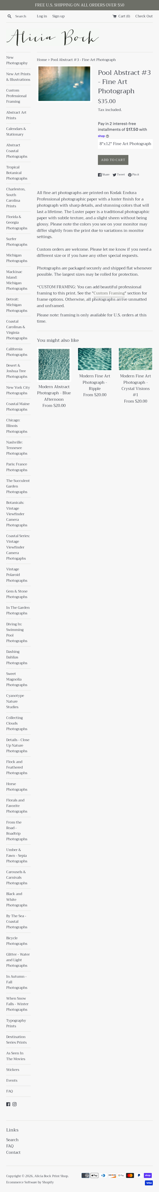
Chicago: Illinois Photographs (16, 425)
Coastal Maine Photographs (18, 406)
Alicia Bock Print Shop (51, 1176)
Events (11, 1081)
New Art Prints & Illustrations (18, 77)
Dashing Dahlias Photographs (16, 657)
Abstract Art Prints (16, 115)
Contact (13, 1152)
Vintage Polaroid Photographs (16, 574)
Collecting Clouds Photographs (16, 723)
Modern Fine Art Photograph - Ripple (94, 382)
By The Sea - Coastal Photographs (16, 921)
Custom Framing (109, 293)
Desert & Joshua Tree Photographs (16, 371)
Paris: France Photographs (16, 467)
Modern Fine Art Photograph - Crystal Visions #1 (135, 385)
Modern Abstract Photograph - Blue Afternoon (54, 393)
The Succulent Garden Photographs (18, 486)
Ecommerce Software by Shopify (30, 1182)
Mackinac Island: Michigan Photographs (16, 280)
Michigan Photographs (16, 258)
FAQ (9, 1091)
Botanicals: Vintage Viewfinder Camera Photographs (16, 514)
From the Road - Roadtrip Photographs (16, 830)
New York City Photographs (18, 390)
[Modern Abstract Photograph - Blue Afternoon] (54, 364)
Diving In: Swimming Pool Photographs (16, 632)
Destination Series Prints (16, 1039)
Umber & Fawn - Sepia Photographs (16, 855)
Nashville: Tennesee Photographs (16, 448)
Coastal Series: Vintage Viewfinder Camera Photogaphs (18, 547)
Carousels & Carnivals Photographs (16, 877)
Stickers (12, 1070)
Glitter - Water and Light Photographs (18, 960)
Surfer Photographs (16, 242)
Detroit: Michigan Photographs (16, 304)
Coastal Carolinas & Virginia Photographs (16, 329)
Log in (42, 16)
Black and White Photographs (16, 899)
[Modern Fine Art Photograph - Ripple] (94, 359)
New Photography (17, 60)
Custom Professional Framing (16, 96)
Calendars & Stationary (16, 131)
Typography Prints (16, 1023)
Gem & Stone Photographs (17, 594)
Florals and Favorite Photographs (16, 805)
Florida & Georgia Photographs (16, 222)
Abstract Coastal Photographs (16, 150)
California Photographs (16, 352)
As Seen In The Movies (15, 1056)
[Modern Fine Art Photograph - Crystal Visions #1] (135, 359)
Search (12, 1139)
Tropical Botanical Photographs (16, 172)
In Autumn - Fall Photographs (16, 982)
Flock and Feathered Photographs (16, 767)
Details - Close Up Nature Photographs (17, 745)
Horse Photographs (16, 787)
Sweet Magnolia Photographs (16, 679)
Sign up (58, 16)
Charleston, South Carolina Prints (15, 197)
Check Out (144, 16)
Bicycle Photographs (16, 941)
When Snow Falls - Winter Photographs (17, 1004)
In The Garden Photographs (18, 610)
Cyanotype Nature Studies (15, 701)
